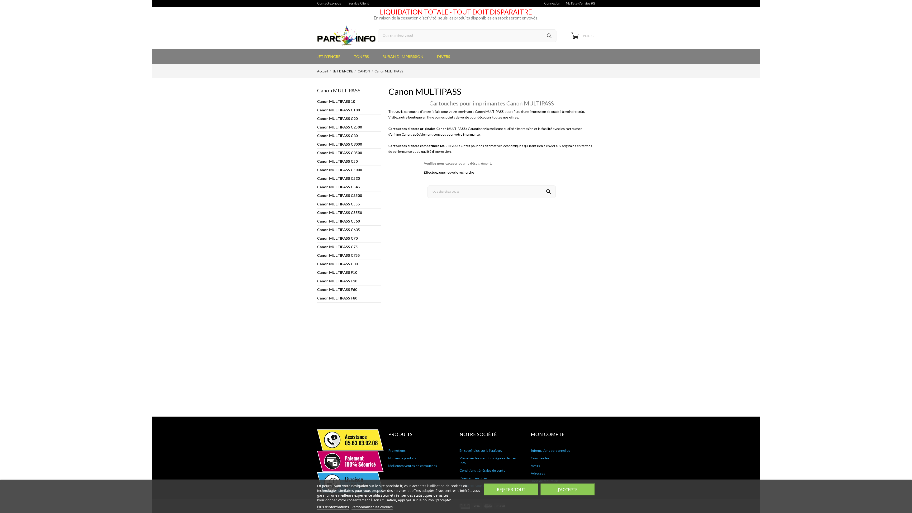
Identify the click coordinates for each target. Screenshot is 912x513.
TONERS (361, 56)
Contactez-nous (329, 3)
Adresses (538, 473)
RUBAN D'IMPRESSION (402, 56)
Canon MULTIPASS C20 (337, 118)
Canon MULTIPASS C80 (337, 263)
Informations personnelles (550, 450)
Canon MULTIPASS (339, 90)
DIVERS (443, 56)
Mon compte (548, 434)
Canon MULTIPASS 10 (336, 101)
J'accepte (568, 489)
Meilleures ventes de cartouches (412, 466)
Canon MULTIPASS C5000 (339, 169)
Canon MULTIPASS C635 (338, 229)
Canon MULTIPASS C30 (337, 135)
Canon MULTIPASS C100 (338, 110)
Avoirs (535, 466)
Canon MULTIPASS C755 (338, 255)
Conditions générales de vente (482, 470)
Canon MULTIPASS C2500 (339, 127)
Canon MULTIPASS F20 (337, 281)
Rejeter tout (511, 489)
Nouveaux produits (402, 458)
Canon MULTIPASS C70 (337, 238)
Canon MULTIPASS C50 (337, 161)
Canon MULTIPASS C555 (338, 204)
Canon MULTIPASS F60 (337, 289)
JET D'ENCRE (328, 56)
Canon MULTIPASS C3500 (339, 152)
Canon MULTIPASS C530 (338, 178)
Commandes (540, 458)
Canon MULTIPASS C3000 (339, 144)
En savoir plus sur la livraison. (481, 450)
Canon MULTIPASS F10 (337, 272)
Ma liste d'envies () (580, 3)
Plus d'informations (333, 506)
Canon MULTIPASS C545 (338, 187)
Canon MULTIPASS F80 (337, 298)
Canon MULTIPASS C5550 (339, 212)
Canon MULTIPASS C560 (338, 221)
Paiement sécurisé (473, 478)
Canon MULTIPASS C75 (337, 246)
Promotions (397, 450)
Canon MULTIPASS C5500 (339, 195)
